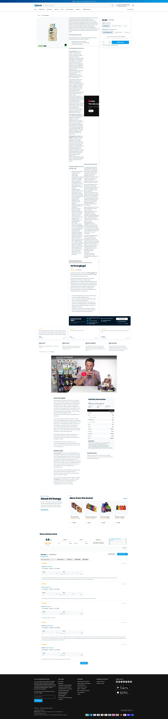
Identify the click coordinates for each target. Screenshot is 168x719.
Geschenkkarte (81, 692)
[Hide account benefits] (129, 317)
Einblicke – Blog (100, 683)
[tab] (53, 555)
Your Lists (124, 6)
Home (38, 15)
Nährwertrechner (101, 681)
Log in (127, 323)
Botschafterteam (82, 685)
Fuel (35, 9)
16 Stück (125, 25)
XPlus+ (79, 694)
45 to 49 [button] (51, 608)
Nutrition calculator (122, 321)
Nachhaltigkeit (61, 695)
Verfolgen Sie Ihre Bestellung (65, 685)
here (53, 351)
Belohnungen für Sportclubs (84, 683)
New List (120, 6)
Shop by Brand (69, 9)
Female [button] (58, 568)
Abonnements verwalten (83, 681)
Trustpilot (60, 699)
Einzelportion (106, 25)
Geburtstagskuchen (107, 32)
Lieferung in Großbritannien (64, 687)
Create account (122, 318)
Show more (84, 663)
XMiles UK (36, 715)
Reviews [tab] (44, 554)
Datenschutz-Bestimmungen (65, 697)
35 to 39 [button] (51, 568)
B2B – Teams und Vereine (83, 690)
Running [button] (46, 568)
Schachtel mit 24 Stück (116, 25)
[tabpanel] (84, 612)
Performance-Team (82, 687)
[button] (118, 539)
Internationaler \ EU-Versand (65, 688)
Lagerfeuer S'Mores (118, 32)
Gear (62, 9)
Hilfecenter (60, 683)
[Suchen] (112, 5)
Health (56, 9)
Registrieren (38, 700)
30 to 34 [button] (51, 649)
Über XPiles (60, 681)
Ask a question (111, 554)
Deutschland (126, 710)
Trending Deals (86, 9)
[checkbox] (77, 559)
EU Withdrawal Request (63, 690)
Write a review (122, 554)
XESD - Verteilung (82, 688)
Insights (78, 9)
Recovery (49, 9)
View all (125, 498)
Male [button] (58, 608)
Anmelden (130, 9)
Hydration (41, 9)
